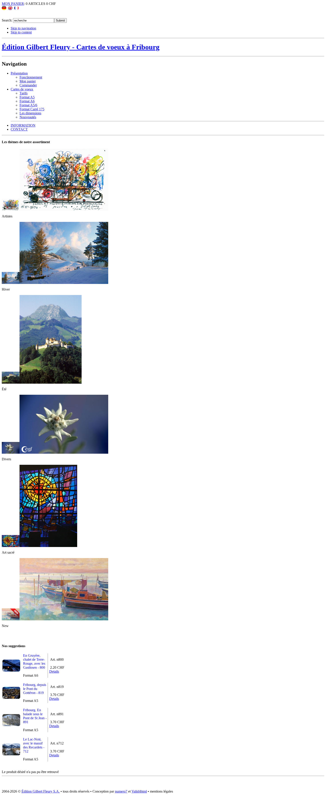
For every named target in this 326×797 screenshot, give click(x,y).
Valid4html (139, 791)
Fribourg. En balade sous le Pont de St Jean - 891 (35, 716)
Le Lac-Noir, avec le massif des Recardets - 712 (33, 745)
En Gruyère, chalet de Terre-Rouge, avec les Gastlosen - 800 (34, 661)
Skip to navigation (23, 28)
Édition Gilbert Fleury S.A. (41, 791)
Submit (60, 20)
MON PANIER (13, 4)
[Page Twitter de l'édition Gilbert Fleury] (13, 16)
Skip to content (21, 32)
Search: (7, 20)
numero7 (121, 791)
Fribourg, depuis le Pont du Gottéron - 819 (34, 689)
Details (54, 671)
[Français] (16, 9)
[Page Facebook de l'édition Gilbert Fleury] (5, 16)
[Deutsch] (4, 9)
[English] (10, 9)
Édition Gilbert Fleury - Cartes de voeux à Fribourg (80, 47)
